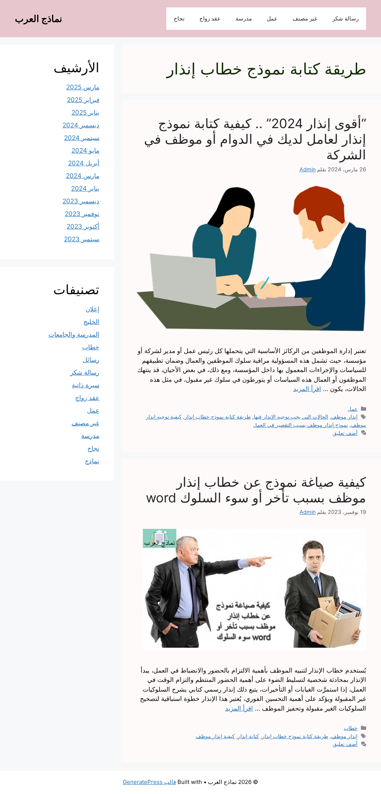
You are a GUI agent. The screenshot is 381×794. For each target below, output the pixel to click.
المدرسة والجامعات (73, 334)
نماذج (92, 461)
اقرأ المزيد (307, 389)
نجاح (179, 18)
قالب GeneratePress (149, 781)
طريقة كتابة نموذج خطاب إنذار (218, 416)
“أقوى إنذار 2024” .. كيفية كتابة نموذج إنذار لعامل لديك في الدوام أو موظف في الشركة (255, 138)
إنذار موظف (344, 416)
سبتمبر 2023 (81, 239)
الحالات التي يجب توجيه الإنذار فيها (291, 416)
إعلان (92, 309)
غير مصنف (304, 18)
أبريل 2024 (83, 163)
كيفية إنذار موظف (215, 736)
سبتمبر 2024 (81, 138)
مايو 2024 (85, 150)
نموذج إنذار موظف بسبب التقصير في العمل (300, 425)
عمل (272, 18)
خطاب (351, 728)
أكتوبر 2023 (83, 226)
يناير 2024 (85, 188)
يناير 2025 (85, 112)
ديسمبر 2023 (81, 201)
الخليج (91, 321)
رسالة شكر (345, 18)
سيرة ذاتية (85, 385)
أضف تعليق (345, 433)
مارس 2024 (82, 176)
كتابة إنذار (248, 736)
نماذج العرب (38, 18)
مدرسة (244, 18)
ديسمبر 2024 (81, 125)
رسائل (91, 359)
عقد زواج (210, 18)
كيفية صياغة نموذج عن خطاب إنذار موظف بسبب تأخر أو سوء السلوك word (256, 489)
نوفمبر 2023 (82, 213)
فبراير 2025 (83, 100)
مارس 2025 (82, 87)
